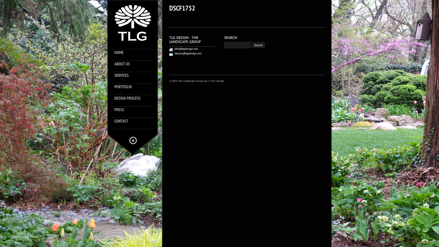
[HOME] (134, 54)
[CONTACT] (134, 123)
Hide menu (133, 140)
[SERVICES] (134, 77)
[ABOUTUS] (134, 66)
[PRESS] (134, 112)
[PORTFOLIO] (134, 89)
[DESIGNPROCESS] (134, 100)
